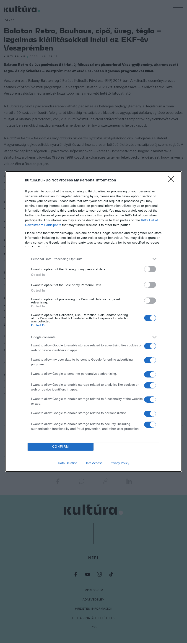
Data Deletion (68, 463)
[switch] (150, 269)
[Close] (172, 180)
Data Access (93, 463)
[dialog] (93, 322)
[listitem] (93, 259)
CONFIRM (60, 446)
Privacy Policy (119, 463)
